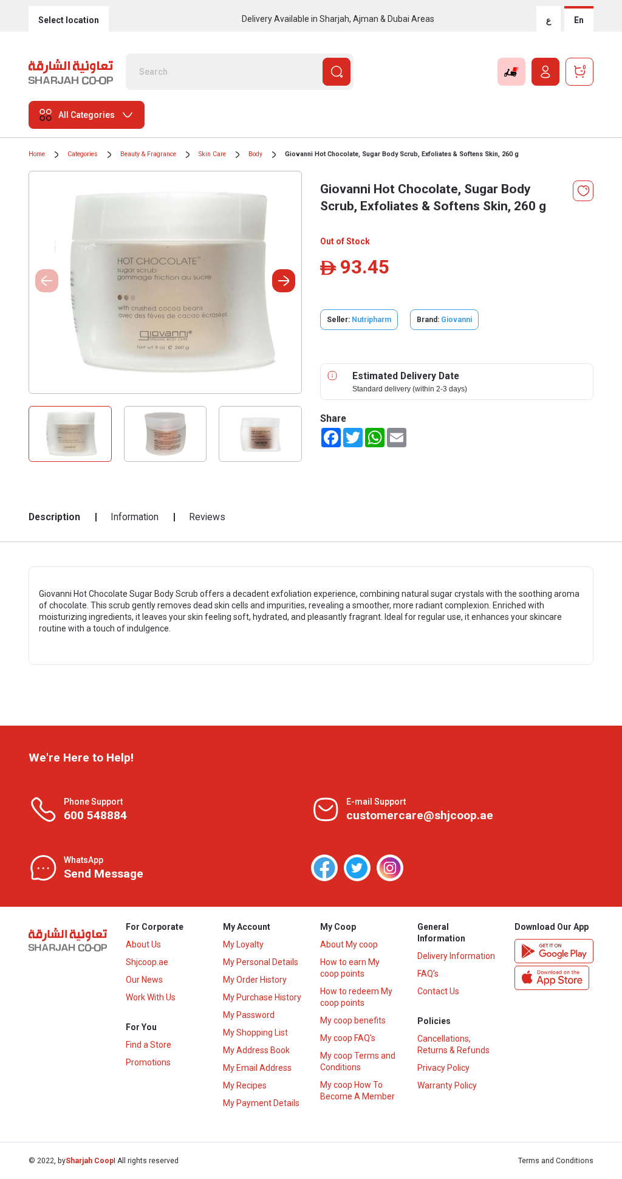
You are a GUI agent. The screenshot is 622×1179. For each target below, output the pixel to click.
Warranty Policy (447, 1085)
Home (37, 154)
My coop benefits (353, 1020)
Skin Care (212, 154)
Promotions (148, 1062)
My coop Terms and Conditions (357, 1061)
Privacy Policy (443, 1068)
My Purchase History (262, 997)
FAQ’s (428, 973)
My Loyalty (243, 944)
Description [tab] (54, 517)
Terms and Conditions (555, 1161)
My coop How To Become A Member (357, 1090)
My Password (249, 1015)
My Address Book (256, 1050)
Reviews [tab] (207, 517)
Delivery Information (456, 956)
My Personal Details (260, 962)
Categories (82, 154)
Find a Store (148, 1045)
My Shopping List (255, 1032)
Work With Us (151, 997)
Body (255, 154)
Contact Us (438, 991)
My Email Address (257, 1068)
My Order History (255, 980)
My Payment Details (261, 1103)
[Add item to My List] (583, 190)
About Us (143, 944)
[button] (283, 280)
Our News (144, 980)
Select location (68, 20)
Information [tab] (135, 517)
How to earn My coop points (350, 967)
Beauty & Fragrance (148, 154)
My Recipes (245, 1085)
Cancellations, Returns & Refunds (453, 1044)
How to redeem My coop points (356, 997)
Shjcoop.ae (147, 962)
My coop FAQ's (347, 1038)
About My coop (349, 944)
